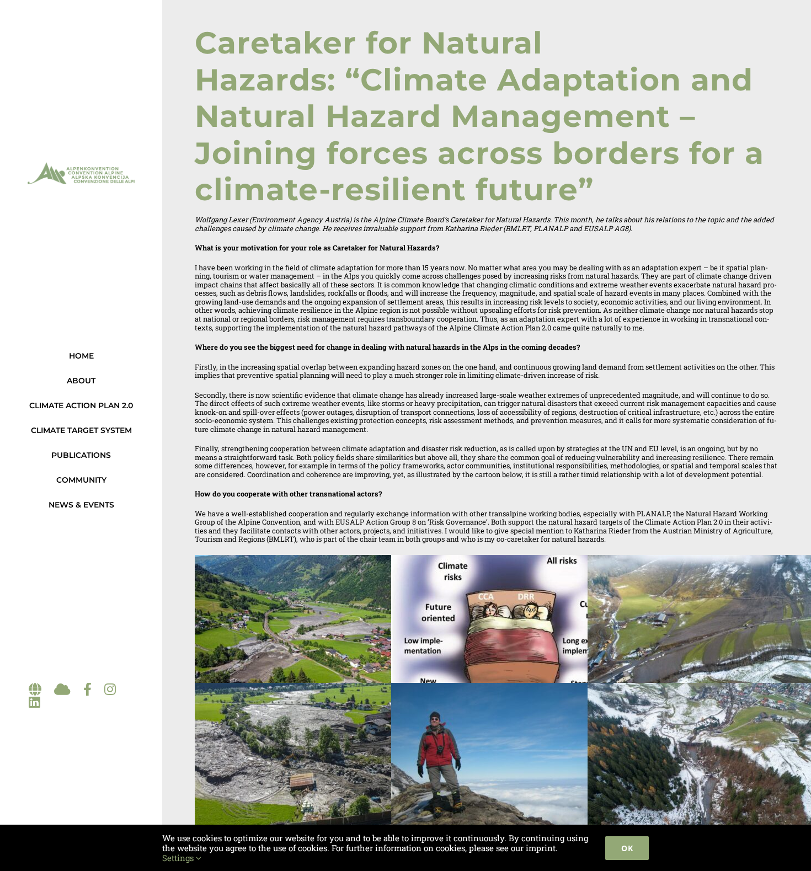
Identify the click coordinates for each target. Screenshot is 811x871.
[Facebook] (87, 689)
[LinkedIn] (34, 702)
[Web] (35, 689)
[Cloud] (62, 689)
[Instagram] (110, 689)
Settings (179, 857)
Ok (627, 848)
